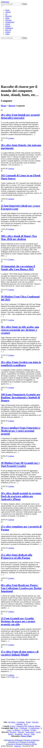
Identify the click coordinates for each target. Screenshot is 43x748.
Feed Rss (35, 722)
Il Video (33, 730)
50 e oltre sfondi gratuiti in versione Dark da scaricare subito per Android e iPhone (21, 496)
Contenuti (19, 724)
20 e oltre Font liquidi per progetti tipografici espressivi (20, 116)
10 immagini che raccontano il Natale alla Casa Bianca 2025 (18, 268)
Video (7, 34)
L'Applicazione (34, 728)
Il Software (23, 728)
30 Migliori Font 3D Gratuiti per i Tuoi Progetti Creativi (20, 464)
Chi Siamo (11, 722)
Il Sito (16, 728)
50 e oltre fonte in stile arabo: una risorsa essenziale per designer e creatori (20, 329)
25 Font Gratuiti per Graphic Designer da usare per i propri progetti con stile (18, 621)
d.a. (25, 724)
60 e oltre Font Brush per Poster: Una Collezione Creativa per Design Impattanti (21, 588)
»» (17, 677)
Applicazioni (9, 22)
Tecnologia (18, 734)
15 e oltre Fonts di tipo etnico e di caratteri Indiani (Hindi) (20, 653)
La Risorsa (16, 730)
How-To (8, 30)
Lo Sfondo (25, 730)
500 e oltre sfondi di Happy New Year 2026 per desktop (19, 237)
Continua (11, 138)
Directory (8, 16)
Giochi (7, 24)
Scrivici (12, 726)
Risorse (7, 26)
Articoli (8, 12)
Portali (28, 722)
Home (7, 10)
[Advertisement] (21, 60)
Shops (7, 18)
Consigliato (21, 722)
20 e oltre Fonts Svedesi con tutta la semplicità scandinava (21, 364)
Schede (7, 32)
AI (6, 14)
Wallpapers (9, 28)
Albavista (17, 746)
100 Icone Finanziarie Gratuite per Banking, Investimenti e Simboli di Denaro (20, 397)
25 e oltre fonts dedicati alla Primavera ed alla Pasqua (16, 556)
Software (8, 20)
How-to (26, 734)
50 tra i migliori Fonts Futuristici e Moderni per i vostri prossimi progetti (20, 430)
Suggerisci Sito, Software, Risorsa (28, 726)
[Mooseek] (5, 2)
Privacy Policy (26, 736)
